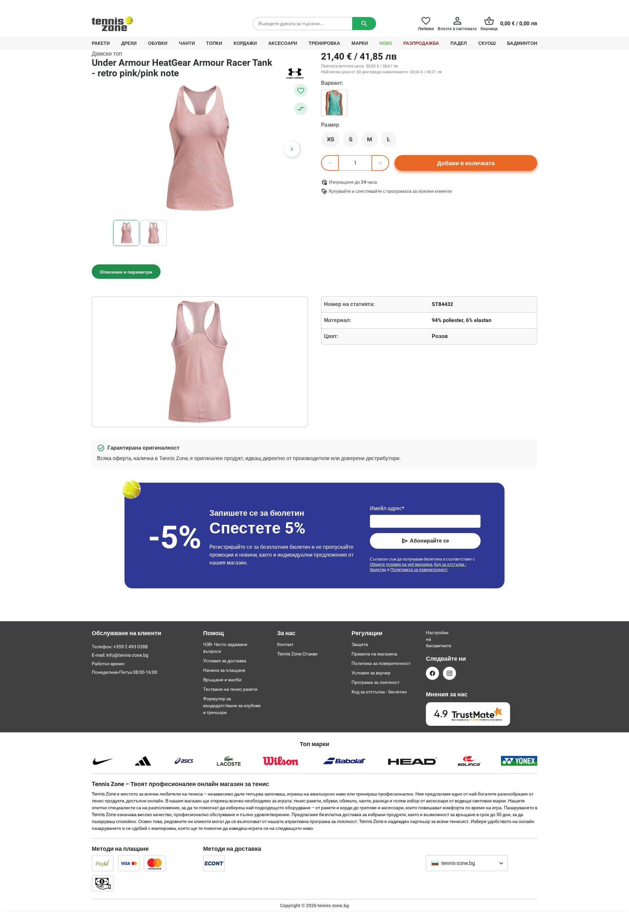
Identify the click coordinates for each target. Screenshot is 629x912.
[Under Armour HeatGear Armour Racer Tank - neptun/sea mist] (334, 103)
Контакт (285, 644)
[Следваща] (292, 149)
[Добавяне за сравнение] (300, 108)
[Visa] (129, 863)
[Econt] (214, 863)
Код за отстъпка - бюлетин (379, 691)
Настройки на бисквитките (432, 639)
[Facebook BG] (432, 673)
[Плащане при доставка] (102, 883)
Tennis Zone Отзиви (297, 653)
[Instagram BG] (449, 673)
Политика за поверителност (381, 663)
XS (333, 141)
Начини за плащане (224, 670)
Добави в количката (466, 163)
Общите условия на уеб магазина (401, 564)
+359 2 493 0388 (150, 5)
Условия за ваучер (371, 672)
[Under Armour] (295, 73)
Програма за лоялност (375, 682)
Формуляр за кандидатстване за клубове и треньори (232, 705)
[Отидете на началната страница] (112, 23)
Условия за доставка (224, 660)
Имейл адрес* (387, 508)
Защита (360, 644)
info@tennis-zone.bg (127, 655)
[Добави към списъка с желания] (300, 90)
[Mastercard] (154, 863)
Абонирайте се (429, 541)
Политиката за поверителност (419, 569)
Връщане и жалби (222, 679)
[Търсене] (364, 23)
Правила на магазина (374, 653)
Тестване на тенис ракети (230, 689)
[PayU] (102, 863)
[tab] (126, 271)
